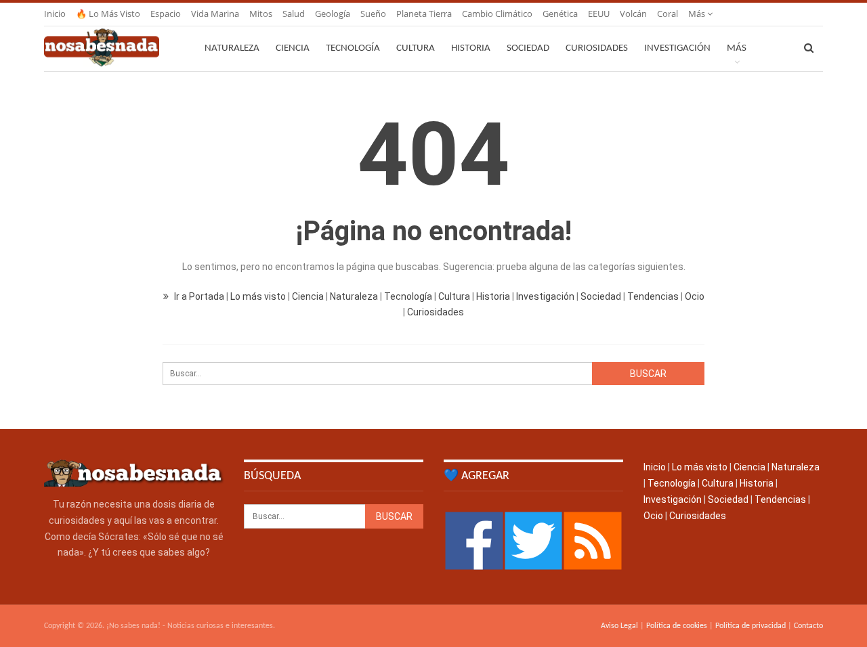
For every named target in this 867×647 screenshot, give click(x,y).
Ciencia (293, 48)
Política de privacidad (750, 626)
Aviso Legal (619, 626)
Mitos (260, 13)
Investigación (677, 48)
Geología (332, 13)
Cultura (415, 48)
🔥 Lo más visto (108, 13)
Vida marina (215, 13)
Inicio (55, 13)
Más (697, 13)
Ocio (694, 296)
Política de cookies (676, 626)
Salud (293, 13)
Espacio (165, 13)
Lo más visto (258, 296)
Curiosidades (597, 48)
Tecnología (353, 48)
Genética (560, 13)
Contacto (808, 626)
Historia (470, 48)
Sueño (373, 13)
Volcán (633, 13)
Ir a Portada (199, 296)
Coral (667, 13)
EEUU (599, 13)
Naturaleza (232, 48)
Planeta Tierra (424, 13)
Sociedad (528, 48)
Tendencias (653, 296)
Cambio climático (497, 13)
